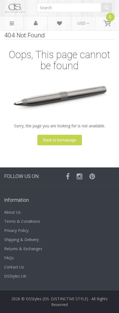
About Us (12, 212)
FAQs (9, 257)
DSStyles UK (15, 276)
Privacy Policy (16, 230)
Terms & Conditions (22, 221)
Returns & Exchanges (23, 248)
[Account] (36, 23)
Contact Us (14, 267)
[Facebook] (68, 176)
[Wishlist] (59, 24)
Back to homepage (59, 140)
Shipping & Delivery (21, 239)
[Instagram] (79, 176)
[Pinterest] (92, 176)
